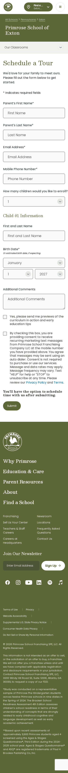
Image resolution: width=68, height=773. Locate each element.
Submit (12, 406)
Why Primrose (19, 461)
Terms (58, 382)
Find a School (18, 502)
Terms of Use (10, 609)
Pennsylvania (28, 19)
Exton (42, 19)
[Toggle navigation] (60, 7)
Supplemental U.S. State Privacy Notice (24, 622)
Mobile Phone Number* (20, 169)
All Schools (11, 19)
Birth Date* (11, 249)
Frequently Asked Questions (48, 530)
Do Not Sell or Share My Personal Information (28, 634)
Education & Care (23, 471)
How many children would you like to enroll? (35, 191)
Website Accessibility (15, 616)
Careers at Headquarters (12, 541)
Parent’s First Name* (18, 103)
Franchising (11, 516)
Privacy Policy (36, 382)
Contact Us (44, 539)
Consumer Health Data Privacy (20, 628)
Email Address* (14, 147)
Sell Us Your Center (15, 522)
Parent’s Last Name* (18, 125)
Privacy (30, 609)
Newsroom (44, 516)
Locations (43, 522)
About (10, 492)
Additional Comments (19, 289)
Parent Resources (23, 481)
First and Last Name (17, 226)
